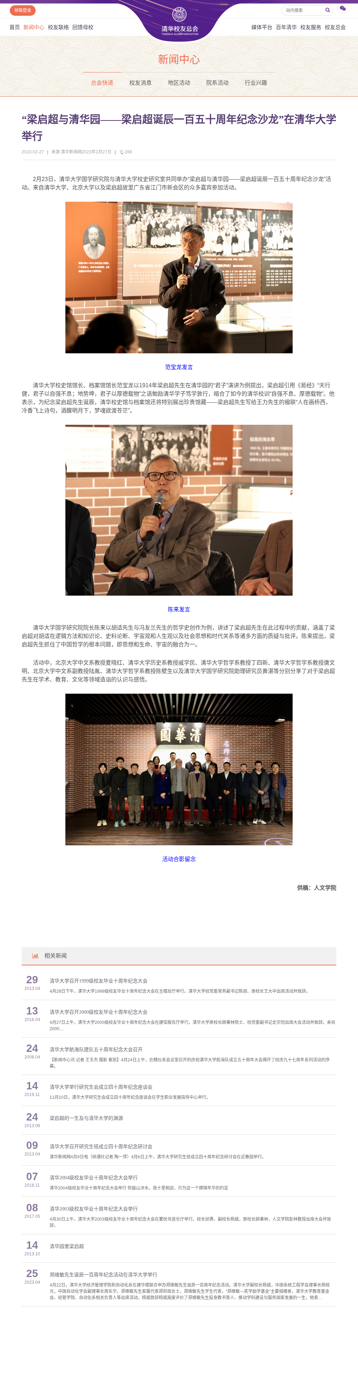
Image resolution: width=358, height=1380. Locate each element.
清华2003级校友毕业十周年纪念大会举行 (94, 1209)
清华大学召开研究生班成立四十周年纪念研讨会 (101, 1146)
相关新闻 (55, 956)
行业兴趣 (256, 83)
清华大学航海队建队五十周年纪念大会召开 (96, 1049)
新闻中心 (33, 27)
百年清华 (286, 27)
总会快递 (102, 83)
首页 (14, 27)
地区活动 (179, 83)
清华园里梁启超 (67, 1246)
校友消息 (140, 83)
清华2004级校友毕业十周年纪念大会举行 (94, 1177)
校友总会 (335, 27)
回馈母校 (82, 27)
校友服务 (310, 27)
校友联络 (58, 27)
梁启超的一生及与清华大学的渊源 (86, 1118)
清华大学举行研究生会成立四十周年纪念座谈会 (101, 1087)
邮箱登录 (22, 10)
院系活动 (217, 83)
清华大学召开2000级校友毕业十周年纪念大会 (99, 1012)
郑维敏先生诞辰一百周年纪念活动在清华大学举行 (103, 1274)
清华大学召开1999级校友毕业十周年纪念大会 (99, 981)
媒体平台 (261, 27)
